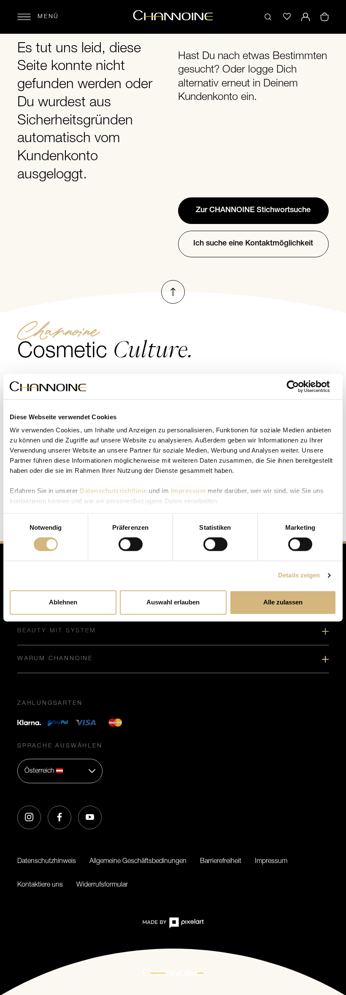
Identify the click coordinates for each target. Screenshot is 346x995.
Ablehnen (63, 602)
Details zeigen (299, 575)
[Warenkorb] (324, 17)
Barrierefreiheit (220, 861)
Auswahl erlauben (173, 602)
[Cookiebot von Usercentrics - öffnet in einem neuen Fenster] (299, 386)
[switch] (131, 544)
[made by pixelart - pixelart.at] (173, 922)
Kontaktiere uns (40, 885)
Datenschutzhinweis (46, 861)
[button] (60, 771)
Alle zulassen (283, 602)
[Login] (305, 17)
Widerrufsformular (102, 885)
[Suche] (268, 17)
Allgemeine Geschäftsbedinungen (138, 861)
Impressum (271, 861)
